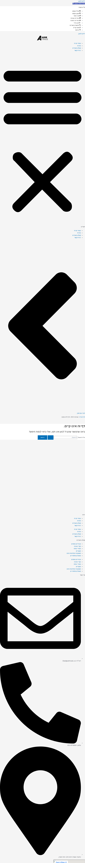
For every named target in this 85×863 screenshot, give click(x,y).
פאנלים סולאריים (75, 555)
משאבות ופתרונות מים (74, 553)
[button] (78, 3)
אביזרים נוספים (76, 544)
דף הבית (82, 417)
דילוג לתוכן (81, 1)
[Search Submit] (50, 437)
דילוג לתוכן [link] (81, 34)
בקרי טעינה (77, 546)
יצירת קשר (77, 50)
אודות (79, 46)
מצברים (78, 551)
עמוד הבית (77, 43)
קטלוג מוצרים (76, 48)
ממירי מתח (77, 548)
